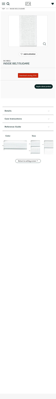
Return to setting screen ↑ (28, 161)
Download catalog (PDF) (28, 75)
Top (3, 9)
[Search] (9, 3)
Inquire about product (43, 86)
